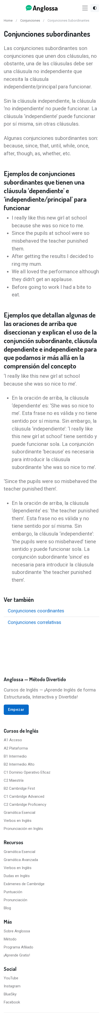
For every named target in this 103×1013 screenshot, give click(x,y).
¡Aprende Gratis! (17, 955)
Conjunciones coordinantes (36, 611)
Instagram (12, 986)
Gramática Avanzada (21, 860)
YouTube (11, 978)
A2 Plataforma (16, 748)
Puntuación (13, 892)
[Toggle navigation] (85, 8)
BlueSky (10, 994)
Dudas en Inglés (17, 876)
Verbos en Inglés (18, 820)
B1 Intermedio (15, 756)
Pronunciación (15, 900)
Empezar (16, 709)
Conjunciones (30, 20)
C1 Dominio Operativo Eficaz (27, 772)
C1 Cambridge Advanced (24, 796)
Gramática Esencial (19, 812)
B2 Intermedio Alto (19, 764)
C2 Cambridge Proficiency (25, 804)
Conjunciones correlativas (34, 622)
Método (10, 939)
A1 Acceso (13, 740)
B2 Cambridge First (19, 788)
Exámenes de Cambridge (24, 884)
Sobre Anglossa (17, 931)
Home (8, 20)
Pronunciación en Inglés (23, 828)
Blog (7, 908)
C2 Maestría (14, 780)
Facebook (12, 1002)
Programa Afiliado (18, 947)
